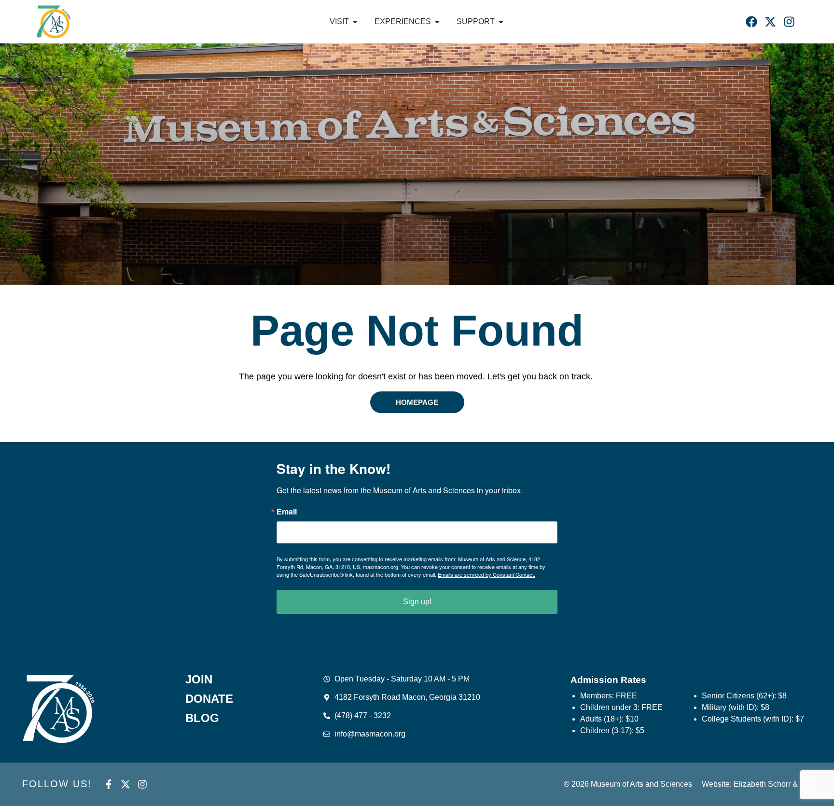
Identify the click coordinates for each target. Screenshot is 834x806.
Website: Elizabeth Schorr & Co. (757, 784)
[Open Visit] (355, 22)
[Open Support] (501, 22)
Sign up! (417, 602)
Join (198, 679)
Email (287, 511)
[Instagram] (789, 22)
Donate (209, 699)
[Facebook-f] (108, 784)
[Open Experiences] (437, 22)
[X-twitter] (770, 22)
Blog (202, 718)
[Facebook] (751, 22)
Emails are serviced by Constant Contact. (486, 574)
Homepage (417, 402)
